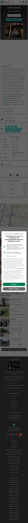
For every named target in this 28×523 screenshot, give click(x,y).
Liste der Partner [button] (20, 268)
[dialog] (14, 261)
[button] (14, 256)
